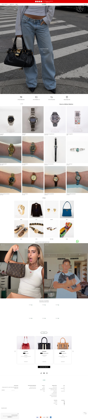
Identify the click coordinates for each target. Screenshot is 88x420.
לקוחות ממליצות (63, 388)
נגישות (56, 404)
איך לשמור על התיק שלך (54, 396)
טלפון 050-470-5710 (42, 389)
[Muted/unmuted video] (45, 245)
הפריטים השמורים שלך (54, 393)
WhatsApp (43, 388)
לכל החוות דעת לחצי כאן (44, 366)
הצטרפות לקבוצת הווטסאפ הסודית (53, 388)
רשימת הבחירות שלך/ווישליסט (32, 388)
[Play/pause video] (3, 245)
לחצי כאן (22, 103)
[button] (16, 4)
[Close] (18, 413)
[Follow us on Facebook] (44, 373)
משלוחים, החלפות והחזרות (53, 389)
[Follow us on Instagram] (47, 373)
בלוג (64, 389)
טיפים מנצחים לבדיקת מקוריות (53, 395)
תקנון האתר (55, 401)
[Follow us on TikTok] (41, 373)
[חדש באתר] (44, 50)
